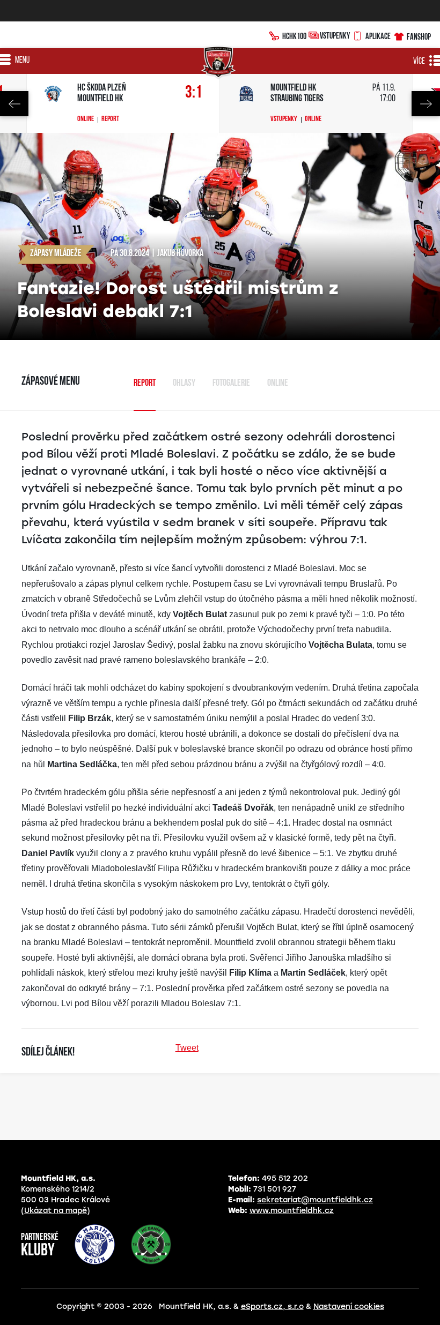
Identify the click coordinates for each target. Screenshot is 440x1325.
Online (85, 119)
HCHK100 (294, 36)
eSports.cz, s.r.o (272, 1306)
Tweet (187, 1047)
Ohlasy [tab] (184, 383)
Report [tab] (145, 383)
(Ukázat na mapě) (55, 1210)
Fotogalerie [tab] (231, 383)
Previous (14, 103)
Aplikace (378, 36)
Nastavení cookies (348, 1306)
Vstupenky (335, 35)
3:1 (193, 93)
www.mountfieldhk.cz (292, 1210)
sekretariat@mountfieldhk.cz (315, 1199)
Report (110, 119)
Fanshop (419, 36)
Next (426, 103)
